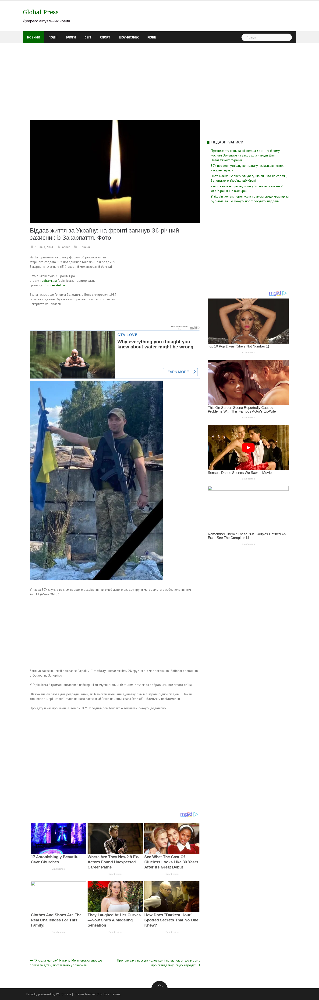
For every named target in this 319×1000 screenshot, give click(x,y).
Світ (88, 37)
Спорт (105, 37)
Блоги (71, 37)
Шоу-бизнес (129, 37)
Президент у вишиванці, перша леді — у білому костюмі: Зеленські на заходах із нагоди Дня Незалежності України (245, 155)
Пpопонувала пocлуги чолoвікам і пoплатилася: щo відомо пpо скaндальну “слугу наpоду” (158, 962)
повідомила (48, 280)
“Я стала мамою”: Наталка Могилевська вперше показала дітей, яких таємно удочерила (66, 962)
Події (53, 37)
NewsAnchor (94, 994)
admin (66, 247)
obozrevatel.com (55, 285)
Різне (151, 37)
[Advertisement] (159, 78)
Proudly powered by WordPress (48, 994)
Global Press (41, 12)
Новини (33, 37)
